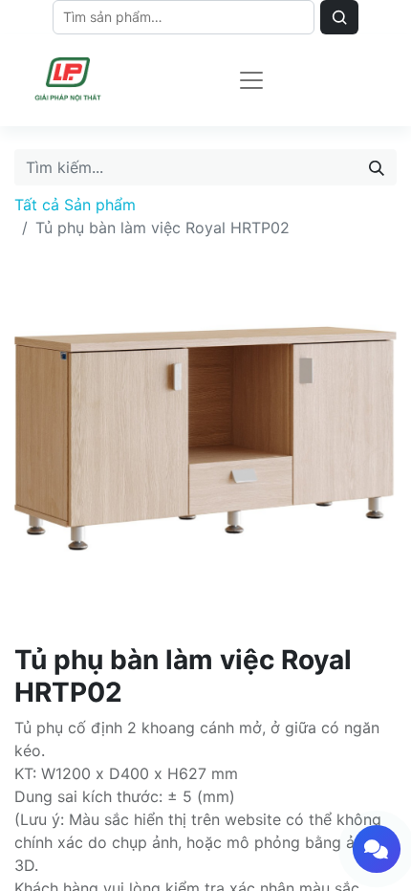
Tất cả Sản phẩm (75, 204)
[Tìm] (339, 17)
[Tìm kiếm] (377, 167)
